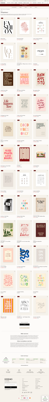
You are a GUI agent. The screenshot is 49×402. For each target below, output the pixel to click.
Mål (30, 7)
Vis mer (24, 324)
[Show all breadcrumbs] (1, 9)
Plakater (4, 9)
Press (23, 380)
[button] (45, 398)
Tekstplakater (8, 9)
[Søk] (44, 3)
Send (11, 387)
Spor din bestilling (37, 381)
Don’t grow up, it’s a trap (20, 345)
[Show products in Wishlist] (46, 3)
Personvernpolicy (37, 385)
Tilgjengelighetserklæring (25, 385)
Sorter (36, 7)
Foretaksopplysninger (25, 381)
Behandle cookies (37, 388)
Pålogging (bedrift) (24, 390)
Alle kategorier (14, 7)
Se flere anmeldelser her (24, 365)
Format (26, 7)
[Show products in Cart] (47, 3)
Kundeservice (37, 380)
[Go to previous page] (20, 328)
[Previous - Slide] (10, 360)
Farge (20, 7)
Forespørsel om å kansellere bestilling (39, 387)
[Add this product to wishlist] (15, 18)
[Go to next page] (29, 328)
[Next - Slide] (46, 360)
